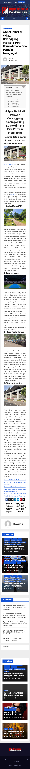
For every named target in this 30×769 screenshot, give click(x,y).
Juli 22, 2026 (10, 678)
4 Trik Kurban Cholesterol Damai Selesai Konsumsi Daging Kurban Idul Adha (19, 507)
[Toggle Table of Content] (22, 87)
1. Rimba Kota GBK (14, 101)
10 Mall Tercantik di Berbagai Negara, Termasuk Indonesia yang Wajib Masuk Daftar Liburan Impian (14, 615)
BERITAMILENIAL (9, 164)
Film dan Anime (8, 538)
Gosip (19, 538)
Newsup (26, 759)
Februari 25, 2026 (11, 717)
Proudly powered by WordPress (10, 759)
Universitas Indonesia (10, 544)
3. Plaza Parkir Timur (15, 105)
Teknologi (13, 542)
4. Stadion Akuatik (15, 106)
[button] (24, 18)
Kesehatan (7, 540)
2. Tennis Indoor (14, 103)
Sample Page (17, 765)
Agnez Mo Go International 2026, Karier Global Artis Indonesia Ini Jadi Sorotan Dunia (15, 623)
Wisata (19, 544)
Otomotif (6, 542)
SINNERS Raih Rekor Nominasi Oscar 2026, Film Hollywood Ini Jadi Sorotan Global (14, 632)
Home (10, 765)
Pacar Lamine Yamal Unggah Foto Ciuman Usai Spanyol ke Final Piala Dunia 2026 (14, 607)
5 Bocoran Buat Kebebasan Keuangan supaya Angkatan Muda (9, 508)
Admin (13, 58)
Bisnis (10, 707)
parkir (12, 194)
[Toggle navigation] (14, 18)
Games (15, 538)
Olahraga (19, 540)
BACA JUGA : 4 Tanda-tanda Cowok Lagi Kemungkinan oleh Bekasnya (15, 482)
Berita (6, 690)
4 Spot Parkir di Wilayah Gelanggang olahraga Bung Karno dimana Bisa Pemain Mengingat (14, 93)
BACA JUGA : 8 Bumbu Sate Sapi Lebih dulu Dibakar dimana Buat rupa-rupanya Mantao (15, 489)
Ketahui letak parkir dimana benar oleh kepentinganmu (15, 98)
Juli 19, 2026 (10, 698)
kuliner (13, 540)
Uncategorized (7, 28)
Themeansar (15, 761)
